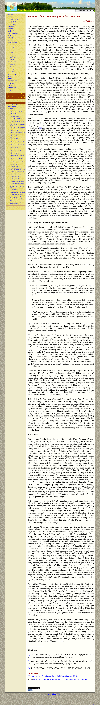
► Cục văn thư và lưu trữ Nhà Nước (16, 119)
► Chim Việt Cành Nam (15, 116)
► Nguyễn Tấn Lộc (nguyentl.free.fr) (14, 148)
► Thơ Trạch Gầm (14, 164)
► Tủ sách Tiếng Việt (14, 176)
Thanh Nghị (12, 69)
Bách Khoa (12, 64)
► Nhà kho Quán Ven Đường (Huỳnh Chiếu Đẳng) (16, 151)
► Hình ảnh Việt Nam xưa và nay (17, 132)
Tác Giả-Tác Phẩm (12, 42)
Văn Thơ (10, 85)
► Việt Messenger (14, 190)
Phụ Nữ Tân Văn (13, 68)
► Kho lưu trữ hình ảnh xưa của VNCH (17, 136)
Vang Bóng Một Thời (12, 80)
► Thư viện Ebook (14, 166)
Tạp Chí (9, 62)
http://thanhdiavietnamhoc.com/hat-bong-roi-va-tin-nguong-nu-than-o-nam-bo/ (60, 679)
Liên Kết (10, 110)
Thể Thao (10, 76)
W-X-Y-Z (11, 54)
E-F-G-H (11, 45)
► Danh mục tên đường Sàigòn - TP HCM (17, 125)
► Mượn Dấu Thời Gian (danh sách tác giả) (17, 139)
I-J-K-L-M (12, 47)
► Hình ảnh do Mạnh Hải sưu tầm (17, 130)
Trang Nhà (10, 14)
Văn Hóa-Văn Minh (12, 82)
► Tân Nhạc (12, 22)
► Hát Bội (12, 17)
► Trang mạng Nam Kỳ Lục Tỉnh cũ (14, 99)
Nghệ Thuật (10, 37)
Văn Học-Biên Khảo (12, 83)
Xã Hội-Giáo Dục (12, 87)
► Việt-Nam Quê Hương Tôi (16, 194)
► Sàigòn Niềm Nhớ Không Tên (17, 155)
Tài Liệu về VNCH (12, 61)
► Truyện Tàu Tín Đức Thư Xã (17, 171)
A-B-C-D (11, 44)
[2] (89, 41)
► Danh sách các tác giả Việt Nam (17, 127)
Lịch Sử (10, 31)
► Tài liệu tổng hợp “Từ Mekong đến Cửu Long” (17, 159)
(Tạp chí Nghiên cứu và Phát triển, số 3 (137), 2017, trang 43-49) (53, 676)
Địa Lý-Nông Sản (12, 30)
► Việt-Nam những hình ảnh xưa (17, 192)
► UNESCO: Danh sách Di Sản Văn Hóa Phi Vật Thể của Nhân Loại (17, 186)
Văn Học (12, 73)
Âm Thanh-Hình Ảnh (12, 24)
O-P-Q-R (11, 50)
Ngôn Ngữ (10, 40)
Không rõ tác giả (13, 56)
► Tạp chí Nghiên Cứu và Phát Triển (17, 162)
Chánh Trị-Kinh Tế (12, 26)
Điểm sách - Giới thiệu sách (14, 104)
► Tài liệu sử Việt (14, 157)
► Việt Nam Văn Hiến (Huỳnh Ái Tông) (17, 199)
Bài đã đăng (10, 90)
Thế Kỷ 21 (12, 71)
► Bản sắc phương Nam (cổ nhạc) (17, 111)
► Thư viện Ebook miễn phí (16, 168)
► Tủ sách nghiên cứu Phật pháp (17, 173)
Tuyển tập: (12, 59)
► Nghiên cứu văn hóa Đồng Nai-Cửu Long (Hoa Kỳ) (17, 142)
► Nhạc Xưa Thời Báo (15, 153)
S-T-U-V (11, 52)
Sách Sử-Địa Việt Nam (13, 33)
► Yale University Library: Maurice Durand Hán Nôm (17, 202)
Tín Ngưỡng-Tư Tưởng (13, 74)
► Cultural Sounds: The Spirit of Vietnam (17, 122)
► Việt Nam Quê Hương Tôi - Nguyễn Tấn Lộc (16, 196)
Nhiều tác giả (13, 57)
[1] (37, 38)
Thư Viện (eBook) (12, 106)
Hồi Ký (9, 35)
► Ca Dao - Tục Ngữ (14, 115)
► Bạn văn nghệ (13, 113)
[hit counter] (34, 689)
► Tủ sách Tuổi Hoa (14, 178)
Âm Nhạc (10, 16)
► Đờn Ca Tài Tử (14, 19)
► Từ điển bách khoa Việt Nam (17, 183)
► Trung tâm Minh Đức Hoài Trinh (17, 169)
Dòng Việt (12, 66)
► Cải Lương (13, 21)
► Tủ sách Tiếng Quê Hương (16, 174)
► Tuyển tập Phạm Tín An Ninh (17, 181)
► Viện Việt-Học (13, 189)
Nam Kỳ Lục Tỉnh (28, 10)
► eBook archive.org (14, 129)
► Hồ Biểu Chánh (14, 134)
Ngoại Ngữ (10, 38)
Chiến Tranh (10, 28)
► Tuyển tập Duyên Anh (15, 179)
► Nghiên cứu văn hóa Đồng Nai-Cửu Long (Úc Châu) (17, 145)
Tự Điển (10, 78)
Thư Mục (10, 89)
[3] (40, 128)
